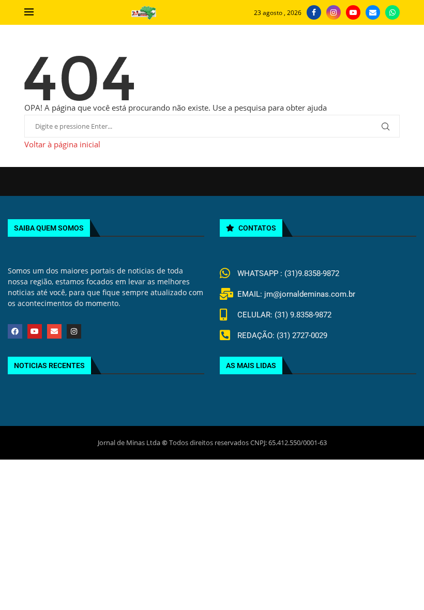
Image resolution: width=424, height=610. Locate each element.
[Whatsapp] (392, 12)
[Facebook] (314, 12)
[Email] (373, 12)
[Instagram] (333, 12)
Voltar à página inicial (62, 144)
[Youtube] (353, 12)
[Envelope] (54, 331)
